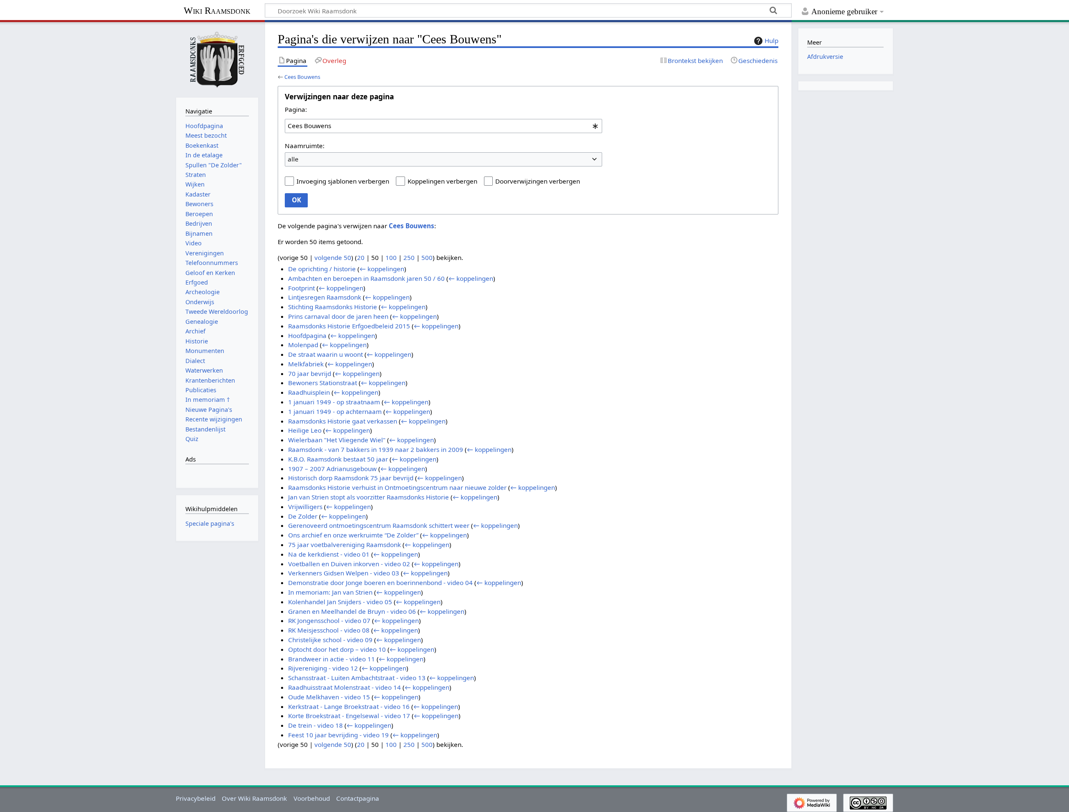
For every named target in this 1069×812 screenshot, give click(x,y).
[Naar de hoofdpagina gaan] (217, 59)
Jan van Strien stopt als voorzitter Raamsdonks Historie (368, 497)
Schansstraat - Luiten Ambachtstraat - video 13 (357, 677)
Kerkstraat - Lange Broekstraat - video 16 (349, 706)
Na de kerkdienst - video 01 (329, 554)
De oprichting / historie (322, 269)
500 (427, 257)
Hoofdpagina (307, 335)
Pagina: (296, 109)
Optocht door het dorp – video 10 (337, 649)
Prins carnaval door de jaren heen (338, 316)
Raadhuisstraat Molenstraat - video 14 (344, 687)
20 (361, 257)
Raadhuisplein (309, 392)
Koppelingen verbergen (442, 181)
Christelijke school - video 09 (330, 639)
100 (391, 257)
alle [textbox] (293, 159)
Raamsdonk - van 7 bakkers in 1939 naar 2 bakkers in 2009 (375, 449)
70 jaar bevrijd (309, 373)
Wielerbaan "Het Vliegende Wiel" (336, 440)
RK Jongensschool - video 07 (329, 620)
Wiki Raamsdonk (217, 10)
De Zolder (302, 516)
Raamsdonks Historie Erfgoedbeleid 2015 (349, 326)
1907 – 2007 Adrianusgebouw (332, 468)
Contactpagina (357, 798)
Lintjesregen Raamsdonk (324, 297)
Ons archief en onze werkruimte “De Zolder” (353, 535)
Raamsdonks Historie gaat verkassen (342, 421)
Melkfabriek (306, 364)
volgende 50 (332, 257)
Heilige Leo (305, 430)
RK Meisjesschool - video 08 (329, 630)
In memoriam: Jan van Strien (330, 592)
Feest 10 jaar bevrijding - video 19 (338, 735)
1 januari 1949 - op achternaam (335, 411)
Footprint (301, 288)
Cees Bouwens (302, 77)
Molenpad (303, 344)
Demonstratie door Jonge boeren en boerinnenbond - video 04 (380, 582)
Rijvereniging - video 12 (323, 668)
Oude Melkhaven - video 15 (329, 697)
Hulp (771, 40)
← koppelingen (382, 269)
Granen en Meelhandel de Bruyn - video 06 (352, 611)
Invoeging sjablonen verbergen (342, 181)
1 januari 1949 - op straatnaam (334, 402)
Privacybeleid (195, 798)
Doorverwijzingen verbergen (537, 181)
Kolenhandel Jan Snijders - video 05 (340, 602)
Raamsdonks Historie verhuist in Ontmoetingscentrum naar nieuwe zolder (397, 487)
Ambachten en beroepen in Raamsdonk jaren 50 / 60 (366, 278)
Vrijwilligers (305, 506)
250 (409, 257)
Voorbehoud (312, 798)
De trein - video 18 (315, 725)
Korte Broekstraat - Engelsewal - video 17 (349, 715)
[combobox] (443, 126)
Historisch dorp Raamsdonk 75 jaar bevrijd (350, 478)
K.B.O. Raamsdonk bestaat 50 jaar (338, 459)
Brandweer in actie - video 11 (331, 659)
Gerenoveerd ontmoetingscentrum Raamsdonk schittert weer (378, 525)
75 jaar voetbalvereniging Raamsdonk (344, 544)
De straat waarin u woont (325, 354)
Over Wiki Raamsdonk (254, 798)
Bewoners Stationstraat (322, 382)
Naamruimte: (304, 145)
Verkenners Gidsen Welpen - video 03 (343, 573)
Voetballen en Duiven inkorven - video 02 (349, 564)
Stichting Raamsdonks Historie (332, 307)
